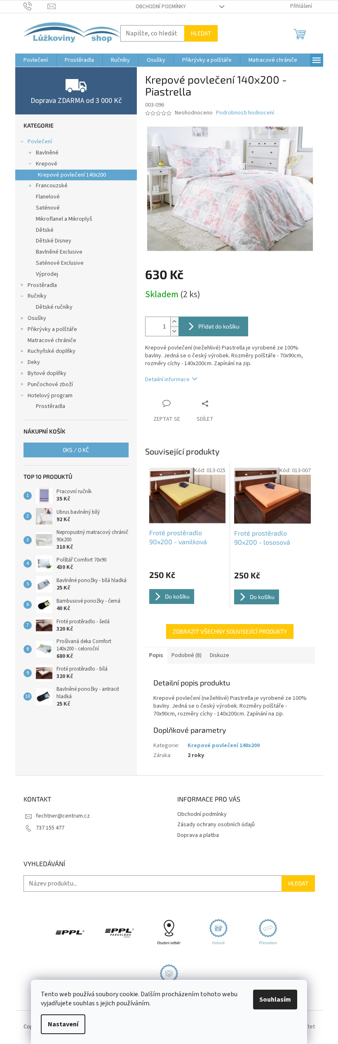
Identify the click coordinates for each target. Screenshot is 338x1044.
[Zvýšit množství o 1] (174, 321)
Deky (34, 362)
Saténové (48, 208)
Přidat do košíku (218, 326)
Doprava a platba (198, 835)
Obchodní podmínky (161, 6)
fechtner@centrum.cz (63, 816)
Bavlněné (47, 153)
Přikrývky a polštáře (52, 329)
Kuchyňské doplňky (51, 351)
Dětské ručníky (54, 307)
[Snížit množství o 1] (174, 331)
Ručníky (37, 296)
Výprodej (47, 274)
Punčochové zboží (50, 384)
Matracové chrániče (52, 340)
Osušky (37, 318)
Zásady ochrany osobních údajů (216, 824)
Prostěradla (42, 285)
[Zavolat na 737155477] (35, 6)
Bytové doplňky (47, 373)
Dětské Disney (53, 241)
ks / (76, 449)
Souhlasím (275, 999)
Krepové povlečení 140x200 (72, 175)
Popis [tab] (156, 655)
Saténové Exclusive (60, 263)
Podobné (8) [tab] (186, 655)
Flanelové (48, 197)
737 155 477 (50, 828)
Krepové (46, 164)
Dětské (45, 230)
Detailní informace (167, 379)
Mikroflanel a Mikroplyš (64, 219)
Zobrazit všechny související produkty (230, 631)
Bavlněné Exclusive (59, 252)
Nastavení (63, 1024)
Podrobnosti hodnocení (245, 113)
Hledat (201, 33)
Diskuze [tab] (219, 655)
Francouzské (52, 186)
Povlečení (40, 141)
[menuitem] (35, 60)
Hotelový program (50, 396)
